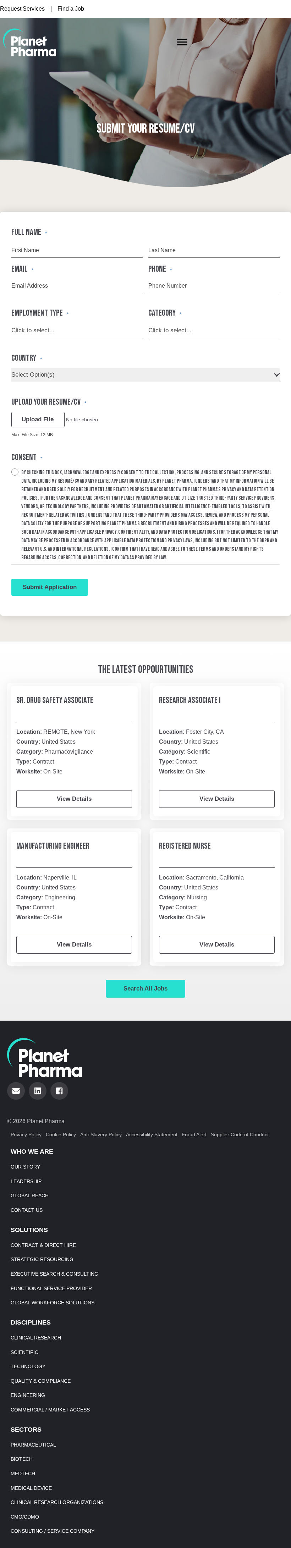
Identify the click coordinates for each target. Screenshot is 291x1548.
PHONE (160, 269)
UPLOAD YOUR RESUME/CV (48, 402)
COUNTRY (26, 358)
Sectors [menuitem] (26, 1429)
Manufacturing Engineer (52, 846)
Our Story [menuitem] (25, 1167)
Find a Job (70, 9)
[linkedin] (37, 1091)
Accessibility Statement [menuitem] (151, 1134)
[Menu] (182, 42)
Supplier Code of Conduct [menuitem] (240, 1134)
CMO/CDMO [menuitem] (25, 1517)
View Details (74, 798)
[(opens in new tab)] (29, 42)
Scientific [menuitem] (24, 1352)
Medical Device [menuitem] (31, 1488)
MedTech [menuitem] (23, 1473)
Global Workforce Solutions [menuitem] (52, 1302)
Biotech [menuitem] (22, 1459)
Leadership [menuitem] (26, 1181)
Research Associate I (190, 700)
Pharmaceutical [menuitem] (33, 1445)
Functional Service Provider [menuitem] (51, 1288)
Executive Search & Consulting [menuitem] (54, 1274)
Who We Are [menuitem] (32, 1151)
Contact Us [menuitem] (27, 1210)
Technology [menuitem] (28, 1366)
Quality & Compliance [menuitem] (41, 1381)
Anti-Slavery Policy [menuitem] (101, 1134)
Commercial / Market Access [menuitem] (50, 1410)
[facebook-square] (59, 1091)
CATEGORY (164, 313)
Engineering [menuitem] (28, 1395)
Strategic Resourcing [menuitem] (42, 1259)
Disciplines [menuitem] (31, 1322)
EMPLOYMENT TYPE (39, 313)
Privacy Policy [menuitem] (26, 1134)
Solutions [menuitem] (29, 1229)
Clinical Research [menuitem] (36, 1338)
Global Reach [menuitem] (30, 1195)
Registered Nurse (185, 846)
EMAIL (22, 269)
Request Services (22, 9)
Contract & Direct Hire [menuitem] (43, 1245)
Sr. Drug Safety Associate (54, 700)
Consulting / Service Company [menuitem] (52, 1531)
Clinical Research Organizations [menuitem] (57, 1502)
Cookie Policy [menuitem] (61, 1134)
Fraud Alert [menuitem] (194, 1134)
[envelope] (16, 1091)
